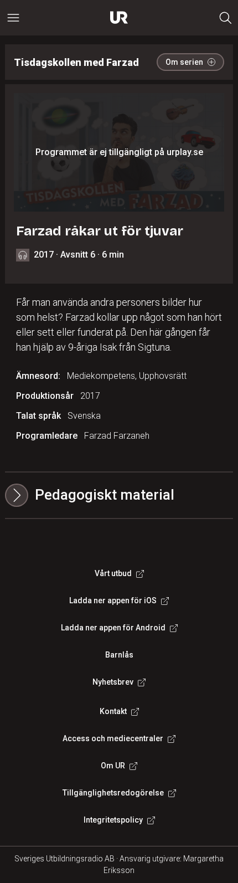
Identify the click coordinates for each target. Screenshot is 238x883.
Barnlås (119, 654)
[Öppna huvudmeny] (13, 17)
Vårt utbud (113, 573)
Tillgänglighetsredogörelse (113, 792)
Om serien (184, 62)
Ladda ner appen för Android (113, 627)
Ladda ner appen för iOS (113, 600)
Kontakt (113, 711)
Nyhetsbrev (112, 681)
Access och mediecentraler (113, 738)
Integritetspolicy (113, 819)
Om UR (113, 765)
